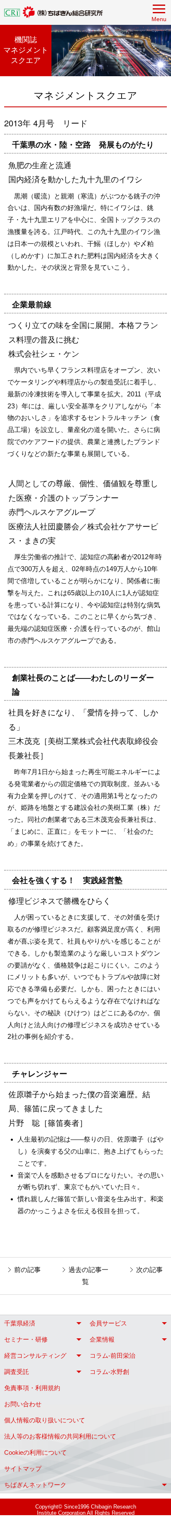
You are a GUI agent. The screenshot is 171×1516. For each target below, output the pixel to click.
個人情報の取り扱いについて (44, 1420)
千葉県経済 (19, 1323)
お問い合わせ (23, 1403)
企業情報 (102, 1339)
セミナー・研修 (26, 1339)
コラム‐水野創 (109, 1371)
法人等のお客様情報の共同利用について (60, 1436)
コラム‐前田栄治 (112, 1355)
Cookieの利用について (35, 1452)
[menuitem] (42, 1323)
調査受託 (16, 1371)
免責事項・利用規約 (32, 1387)
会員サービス (108, 1323)
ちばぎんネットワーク (35, 1484)
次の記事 (149, 1269)
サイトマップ (23, 1468)
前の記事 (27, 1269)
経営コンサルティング (35, 1355)
